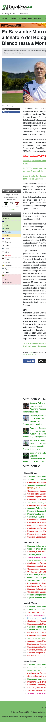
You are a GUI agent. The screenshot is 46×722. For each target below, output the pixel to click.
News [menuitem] (13, 19)
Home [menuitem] (4, 19)
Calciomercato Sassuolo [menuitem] (30, 19)
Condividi (30, 361)
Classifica (6, 214)
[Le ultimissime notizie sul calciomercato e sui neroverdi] (17, 7)
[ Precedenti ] (11, 209)
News (31, 352)
